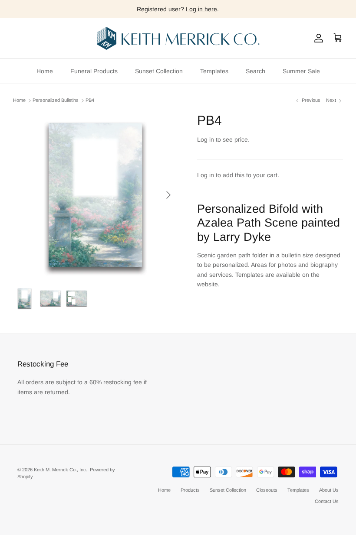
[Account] (317, 38)
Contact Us (327, 501)
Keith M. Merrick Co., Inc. (60, 469)
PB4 (90, 100)
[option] (95, 195)
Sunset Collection (159, 71)
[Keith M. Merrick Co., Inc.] (178, 38)
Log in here (201, 9)
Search (255, 71)
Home (44, 71)
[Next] (168, 194)
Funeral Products (94, 71)
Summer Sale (301, 71)
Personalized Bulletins (56, 100)
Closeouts (266, 490)
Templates (214, 71)
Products (190, 490)
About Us (329, 490)
